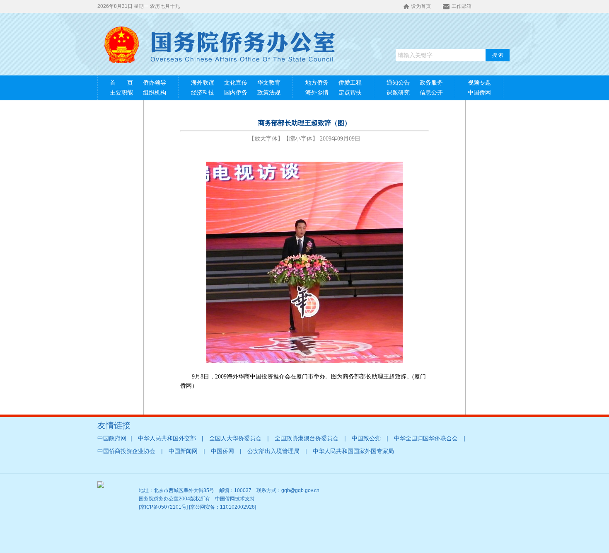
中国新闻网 (183, 451)
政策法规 (268, 93)
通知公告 (398, 83)
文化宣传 (235, 83)
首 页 (121, 83)
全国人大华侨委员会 (235, 438)
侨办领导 (154, 83)
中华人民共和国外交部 (167, 438)
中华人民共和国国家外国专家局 (353, 451)
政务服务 (431, 83)
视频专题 (479, 83)
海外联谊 (202, 83)
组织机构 (154, 93)
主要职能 (121, 93)
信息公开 (431, 93)
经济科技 (202, 93)
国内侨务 (235, 93)
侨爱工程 (350, 83)
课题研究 (398, 93)
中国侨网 (479, 93)
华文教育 (268, 83)
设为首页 (421, 6)
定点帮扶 (350, 93)
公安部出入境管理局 (273, 451)
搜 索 (497, 55)
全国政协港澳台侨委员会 (306, 438)
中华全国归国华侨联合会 (426, 438)
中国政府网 (111, 438)
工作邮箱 (461, 6)
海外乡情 (317, 93)
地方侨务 (317, 83)
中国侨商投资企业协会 (126, 451)
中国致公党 (366, 438)
